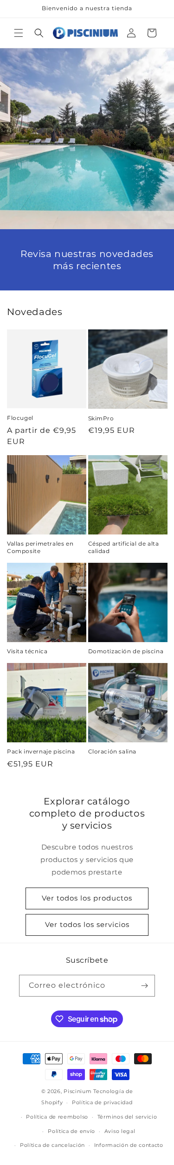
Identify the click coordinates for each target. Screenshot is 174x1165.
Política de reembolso (57, 1117)
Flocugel (20, 417)
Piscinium (77, 1091)
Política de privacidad (102, 1102)
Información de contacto (128, 1145)
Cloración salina (112, 751)
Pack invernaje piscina (41, 751)
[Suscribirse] (144, 986)
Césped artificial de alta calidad (123, 547)
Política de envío (71, 1131)
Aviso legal (119, 1131)
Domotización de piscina (126, 651)
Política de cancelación (52, 1145)
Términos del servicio (127, 1117)
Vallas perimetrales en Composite (40, 547)
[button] (18, 33)
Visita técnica (27, 651)
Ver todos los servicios (87, 924)
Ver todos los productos (87, 898)
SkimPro (101, 418)
